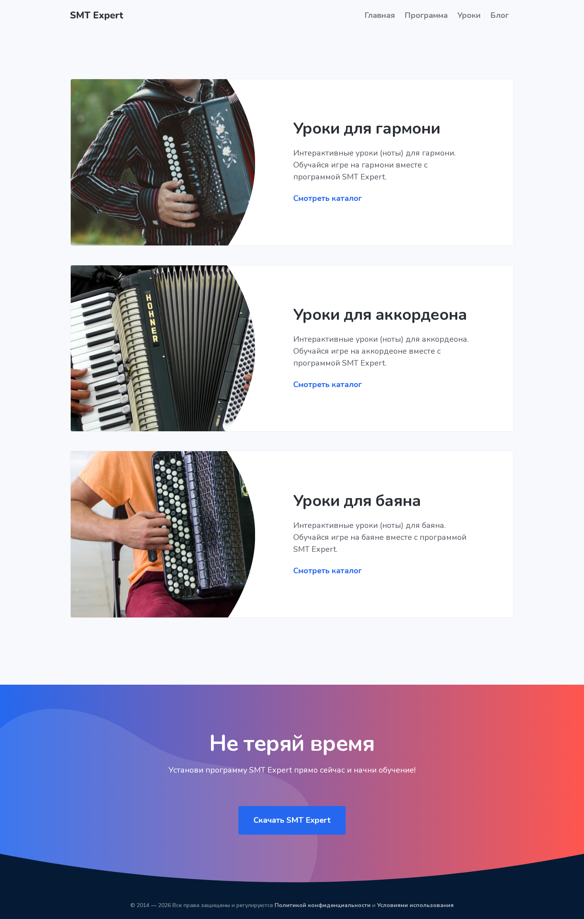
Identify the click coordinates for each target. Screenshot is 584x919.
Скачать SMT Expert (292, 820)
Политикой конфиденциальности (323, 905)
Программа (426, 15)
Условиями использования (415, 905)
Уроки (469, 15)
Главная (379, 15)
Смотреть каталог (327, 198)
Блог (499, 15)
